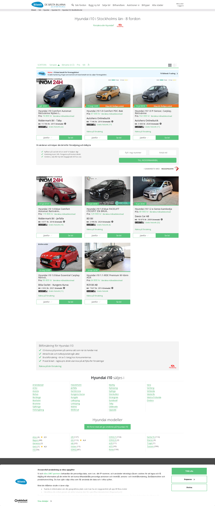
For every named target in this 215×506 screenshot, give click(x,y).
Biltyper (146, 5)
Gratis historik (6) (104, 225)
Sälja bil (106, 5)
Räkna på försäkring (95, 131)
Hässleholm (76, 385)
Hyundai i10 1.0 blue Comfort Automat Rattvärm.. (54, 210)
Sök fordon (80, 5)
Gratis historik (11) (152, 127)
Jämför (46, 137)
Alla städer (157, 5)
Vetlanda (151, 391)
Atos (35, 437)
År (89, 64)
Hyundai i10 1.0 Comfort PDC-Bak (105, 110)
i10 (34, 449)
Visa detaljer (43, 501)
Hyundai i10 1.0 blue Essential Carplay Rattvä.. (59, 276)
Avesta (36, 391)
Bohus (35, 394)
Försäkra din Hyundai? (103, 25)
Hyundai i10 (56, 10)
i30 (72, 440)
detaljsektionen (122, 495)
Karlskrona (76, 391)
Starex (150, 440)
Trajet (150, 443)
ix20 (111, 443)
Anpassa (188, 479)
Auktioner (132, 5)
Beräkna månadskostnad (63, 116)
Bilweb (33, 10)
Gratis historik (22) (56, 127)
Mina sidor (180, 4)
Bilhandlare (119, 5)
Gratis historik (102, 291)
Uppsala (112, 409)
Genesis (36, 443)
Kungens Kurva (78, 394)
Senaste (53, 64)
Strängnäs (113, 397)
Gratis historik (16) (56, 225)
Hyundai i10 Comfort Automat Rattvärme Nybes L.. (54, 112)
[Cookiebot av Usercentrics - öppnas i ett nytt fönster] (21, 501)
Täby (111, 403)
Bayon (36, 440)
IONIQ (74, 449)
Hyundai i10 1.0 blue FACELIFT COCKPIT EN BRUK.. (103, 210)
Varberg (150, 388)
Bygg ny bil (94, 5)
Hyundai (46, 10)
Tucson (150, 446)
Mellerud (75, 409)
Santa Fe (151, 437)
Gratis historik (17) (104, 124)
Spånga (112, 391)
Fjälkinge (37, 406)
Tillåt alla (189, 471)
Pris (78, 64)
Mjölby (112, 385)
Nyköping (113, 388)
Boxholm (37, 400)
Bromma (36, 403)
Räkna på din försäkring (50, 366)
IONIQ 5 (113, 437)
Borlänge (37, 397)
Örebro (150, 400)
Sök (39, 10)
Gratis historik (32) (152, 222)
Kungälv (74, 397)
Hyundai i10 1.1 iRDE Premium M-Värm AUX (107, 276)
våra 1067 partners (52, 474)
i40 (72, 443)
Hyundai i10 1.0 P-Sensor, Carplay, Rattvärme (153, 112)
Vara (149, 385)
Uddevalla (113, 406)
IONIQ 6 (113, 440)
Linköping (75, 403)
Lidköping (75, 400)
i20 (72, 437)
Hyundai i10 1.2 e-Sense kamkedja (153, 208)
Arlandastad (38, 385)
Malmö (74, 406)
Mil (84, 64)
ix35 (111, 446)
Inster (74, 446)
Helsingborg (38, 409)
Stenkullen (114, 394)
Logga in (181, 6)
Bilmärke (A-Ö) (68, 64)
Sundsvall (113, 400)
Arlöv (35, 388)
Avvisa (189, 487)
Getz (35, 446)
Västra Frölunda (154, 397)
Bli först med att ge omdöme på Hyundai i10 (107, 426)
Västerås (151, 394)
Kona (111, 449)
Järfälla (74, 388)
